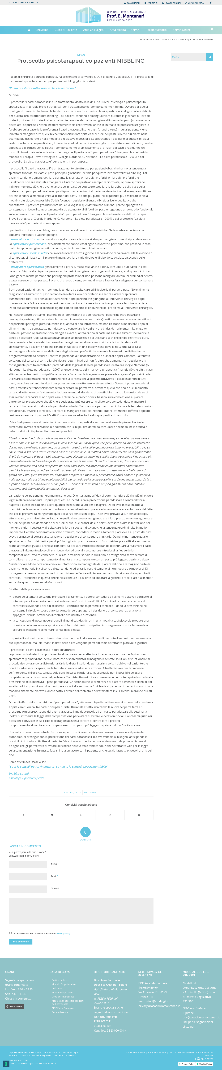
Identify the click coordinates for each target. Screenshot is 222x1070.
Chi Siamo (42, 30)
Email (54, 876)
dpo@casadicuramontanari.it (42, 1063)
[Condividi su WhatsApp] (81, 815)
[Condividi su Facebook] (23, 815)
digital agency (206, 1058)
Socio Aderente (60, 1012)
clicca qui (188, 1026)
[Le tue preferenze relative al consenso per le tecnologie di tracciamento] (6, 1064)
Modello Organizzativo (64, 984)
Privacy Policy (63, 933)
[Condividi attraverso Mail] (139, 815)
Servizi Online (182, 30)
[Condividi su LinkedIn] (110, 815)
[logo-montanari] (111, 15)
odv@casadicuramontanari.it (201, 1017)
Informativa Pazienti (157, 1052)
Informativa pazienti (62, 992)
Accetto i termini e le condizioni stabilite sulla (42, 933)
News (81, 55)
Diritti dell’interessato (63, 996)
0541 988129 (20, 2)
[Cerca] (212, 29)
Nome (55, 863)
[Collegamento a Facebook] (210, 2)
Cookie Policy (205, 1064)
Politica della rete (61, 980)
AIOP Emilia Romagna (63, 1008)
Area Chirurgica (93, 30)
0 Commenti (91, 792)
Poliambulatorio (156, 30)
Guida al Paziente (66, 30)
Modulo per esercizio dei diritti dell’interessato (68, 1002)
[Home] (29, 30)
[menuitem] (212, 29)
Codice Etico (58, 988)
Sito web (55, 888)
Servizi (135, 30)
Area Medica (118, 30)
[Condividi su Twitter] (52, 815)
